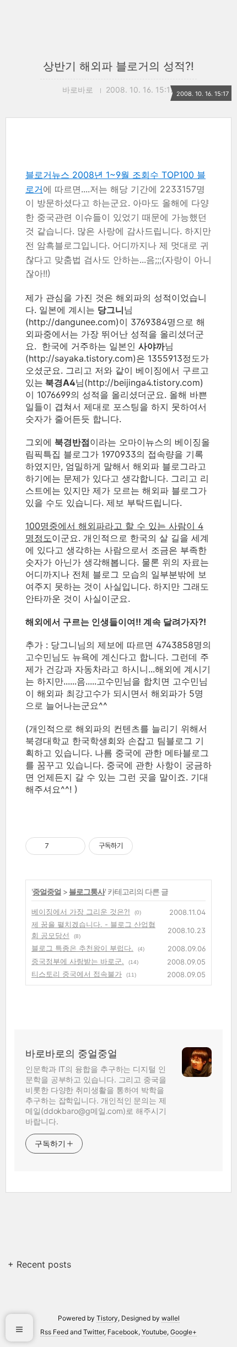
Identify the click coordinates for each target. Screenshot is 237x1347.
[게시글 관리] (73, 846)
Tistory (107, 1318)
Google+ (183, 1332)
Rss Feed (54, 1332)
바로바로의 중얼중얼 (71, 1053)
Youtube (154, 1332)
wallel (170, 1318)
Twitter (93, 1332)
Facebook (122, 1332)
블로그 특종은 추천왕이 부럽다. (82, 948)
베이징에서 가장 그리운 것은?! (80, 911)
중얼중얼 (47, 891)
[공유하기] (59, 846)
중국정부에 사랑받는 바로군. (77, 961)
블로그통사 (87, 891)
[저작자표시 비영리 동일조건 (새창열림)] (148, 846)
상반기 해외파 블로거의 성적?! (118, 66)
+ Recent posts (39, 1264)
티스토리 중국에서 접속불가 (76, 973)
